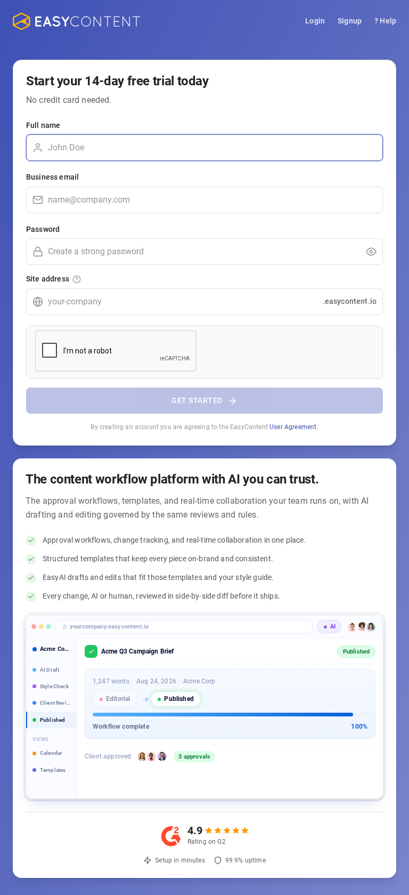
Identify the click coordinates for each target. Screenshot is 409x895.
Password (43, 229)
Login (315, 21)
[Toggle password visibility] (371, 251)
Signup (350, 21)
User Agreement (292, 427)
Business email (52, 177)
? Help (385, 21)
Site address (47, 279)
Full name (43, 125)
